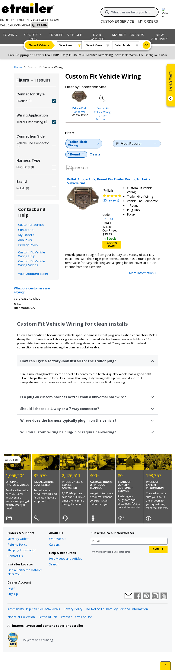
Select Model (123, 45)
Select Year (66, 45)
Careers (54, 544)
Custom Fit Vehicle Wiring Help (31, 254)
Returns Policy (17, 544)
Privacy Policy (28, 245)
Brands (137, 35)
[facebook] (137, 596)
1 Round (74, 154)
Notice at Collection (21, 617)
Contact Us (26, 229)
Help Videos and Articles (65, 558)
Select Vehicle (39, 45)
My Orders (148, 21)
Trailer (56, 35)
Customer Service (117, 21)
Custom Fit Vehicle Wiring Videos (31, 263)
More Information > (142, 273)
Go (146, 45)
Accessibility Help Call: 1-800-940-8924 (33, 609)
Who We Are (57, 539)
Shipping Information (21, 550)
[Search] (107, 12)
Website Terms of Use (76, 617)
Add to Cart (112, 245)
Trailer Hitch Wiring (77, 143)
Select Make (94, 45)
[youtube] (164, 596)
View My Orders (18, 539)
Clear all (95, 154)
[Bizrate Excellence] (12, 640)
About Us (25, 240)
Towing (10, 35)
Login (11, 588)
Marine (119, 35)
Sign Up (12, 594)
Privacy (94, 551)
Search (53, 564)
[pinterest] (146, 596)
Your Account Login (33, 274)
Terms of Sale (48, 617)
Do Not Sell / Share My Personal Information (117, 609)
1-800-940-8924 (19, 25)
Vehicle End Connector (79, 110)
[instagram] (155, 596)
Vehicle (74, 35)
